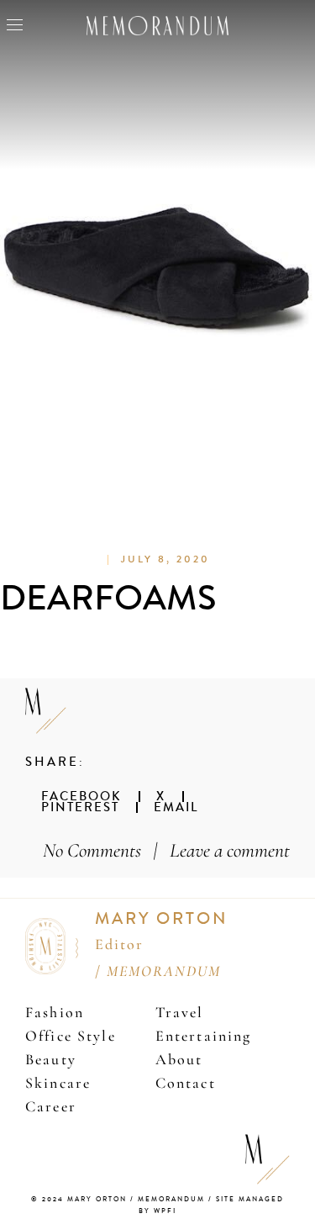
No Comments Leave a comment (166, 850)
